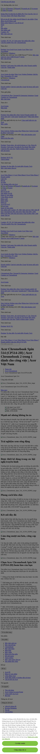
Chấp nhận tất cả (20, 750)
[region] (20, 733)
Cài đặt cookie (20, 743)
